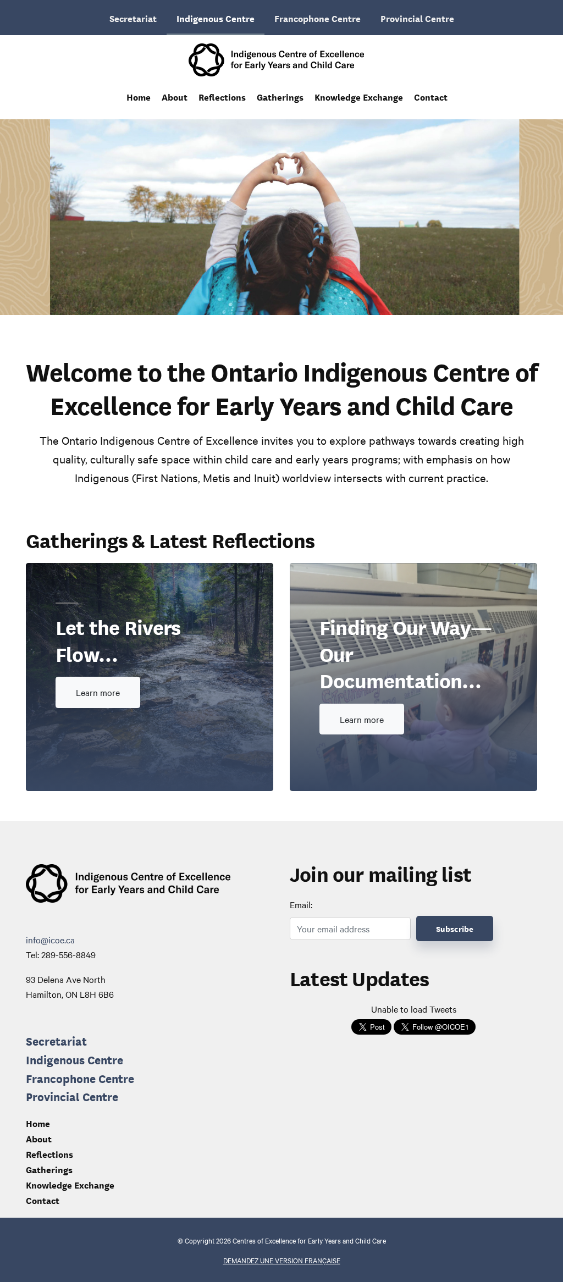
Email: (301, 904)
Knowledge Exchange (358, 96)
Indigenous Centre (215, 18)
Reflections (222, 96)
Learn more (98, 692)
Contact (431, 96)
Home (138, 96)
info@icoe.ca (50, 939)
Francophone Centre (317, 18)
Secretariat (133, 18)
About (174, 96)
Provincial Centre (417, 18)
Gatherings (280, 96)
